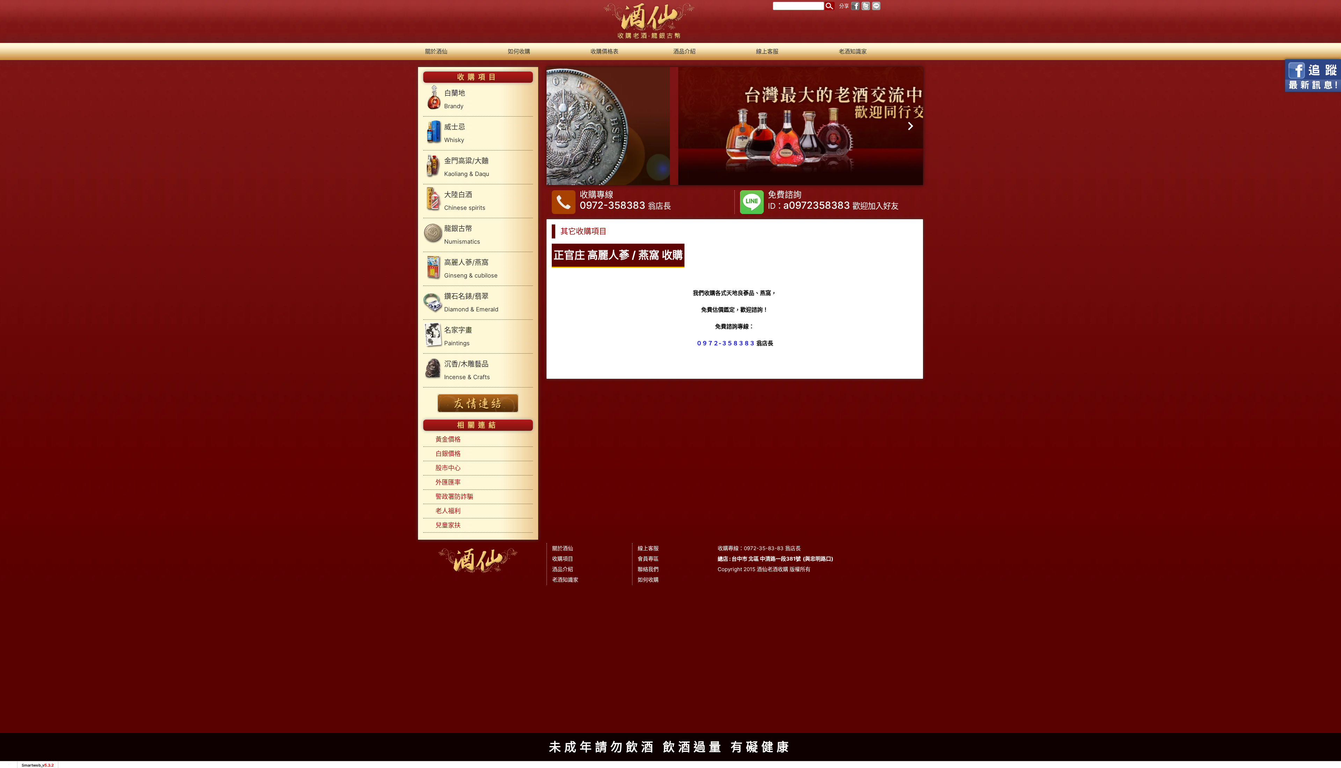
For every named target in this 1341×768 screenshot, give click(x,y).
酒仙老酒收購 (772, 569)
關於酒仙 (436, 51)
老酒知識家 (853, 51)
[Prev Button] (562, 126)
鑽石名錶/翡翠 (471, 302)
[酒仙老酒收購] (478, 559)
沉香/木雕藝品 (467, 370)
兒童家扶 (448, 525)
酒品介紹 (684, 51)
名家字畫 (458, 336)
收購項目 (562, 558)
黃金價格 (448, 439)
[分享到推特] (866, 5)
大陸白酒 (464, 201)
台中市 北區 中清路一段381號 (766, 558)
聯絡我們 (648, 569)
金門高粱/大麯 (466, 167)
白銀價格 (448, 453)
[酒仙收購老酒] (649, 20)
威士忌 (454, 133)
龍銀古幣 (462, 234)
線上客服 (767, 51)
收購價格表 (604, 51)
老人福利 (448, 511)
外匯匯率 (448, 482)
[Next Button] (908, 126)
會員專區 (648, 558)
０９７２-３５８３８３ (725, 343)
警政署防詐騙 (454, 496)
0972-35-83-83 (764, 548)
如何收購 (519, 51)
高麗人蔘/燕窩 (471, 268)
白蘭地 (454, 99)
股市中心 (448, 468)
